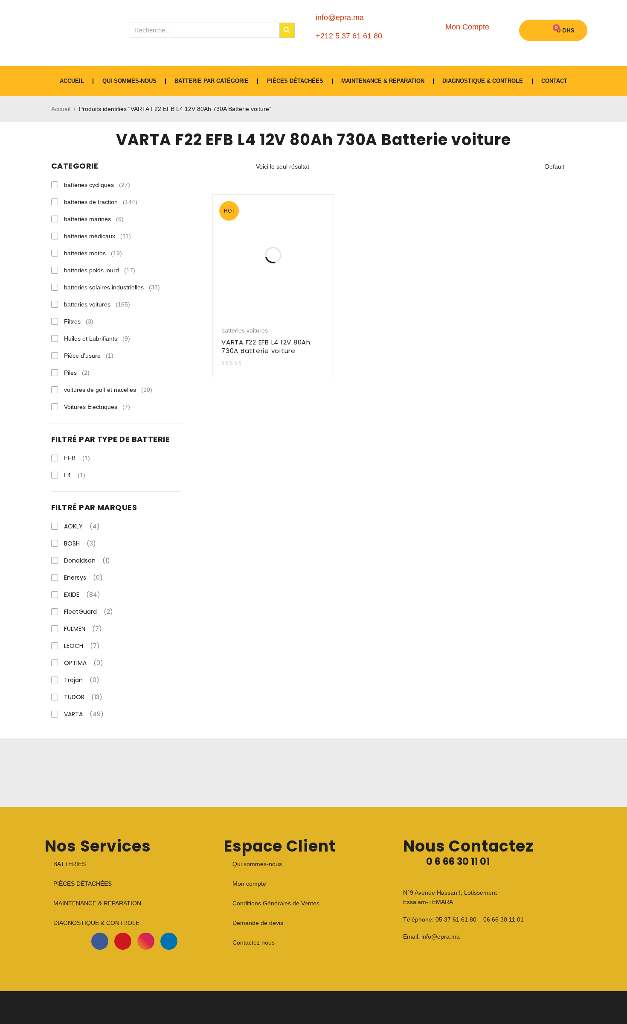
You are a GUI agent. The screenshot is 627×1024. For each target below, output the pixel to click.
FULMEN (83, 628)
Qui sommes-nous (129, 81)
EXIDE (82, 594)
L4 (67, 475)
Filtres (78, 321)
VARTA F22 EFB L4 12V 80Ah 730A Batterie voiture (266, 346)
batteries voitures (97, 304)
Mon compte (249, 883)
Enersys (83, 577)
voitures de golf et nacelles (108, 389)
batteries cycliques (97, 184)
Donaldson (87, 560)
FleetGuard (88, 611)
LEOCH (82, 646)
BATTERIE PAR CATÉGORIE (211, 81)
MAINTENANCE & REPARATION (382, 81)
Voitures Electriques (97, 406)
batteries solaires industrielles (112, 287)
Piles (77, 372)
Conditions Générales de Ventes (275, 903)
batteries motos (93, 253)
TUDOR (83, 697)
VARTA (84, 714)
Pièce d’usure (88, 355)
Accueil (60, 108)
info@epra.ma (440, 936)
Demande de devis (257, 922)
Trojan (81, 680)
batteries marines (94, 219)
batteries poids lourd (99, 270)
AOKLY (82, 526)
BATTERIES (69, 864)
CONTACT (554, 81)
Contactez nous (253, 942)
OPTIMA (83, 663)
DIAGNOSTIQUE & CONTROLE (482, 81)
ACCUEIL (72, 81)
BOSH (80, 543)
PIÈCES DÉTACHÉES (295, 81)
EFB (69, 458)
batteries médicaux (97, 236)
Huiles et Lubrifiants (97, 338)
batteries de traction (100, 201)
